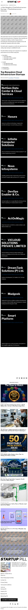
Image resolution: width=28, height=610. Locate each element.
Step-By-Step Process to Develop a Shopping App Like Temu (13, 529)
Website (9, 97)
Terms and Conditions (6, 584)
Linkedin (21, 97)
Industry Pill (4, 5)
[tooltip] (17, 378)
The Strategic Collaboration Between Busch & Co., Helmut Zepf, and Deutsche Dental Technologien (14, 430)
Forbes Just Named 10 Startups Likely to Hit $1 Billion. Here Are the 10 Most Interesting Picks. (13, 405)
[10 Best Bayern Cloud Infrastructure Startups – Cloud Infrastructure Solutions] (14, 538)
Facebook (17, 97)
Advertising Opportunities (7, 577)
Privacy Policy (4, 582)
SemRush (17, 77)
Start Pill (14, 13)
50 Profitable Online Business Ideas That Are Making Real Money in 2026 (12, 455)
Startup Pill (12, 5)
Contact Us (3, 580)
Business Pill (4, 593)
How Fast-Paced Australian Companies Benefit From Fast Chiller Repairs (12, 480)
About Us (3, 575)
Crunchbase (11, 77)
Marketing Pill (4, 596)
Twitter (12, 97)
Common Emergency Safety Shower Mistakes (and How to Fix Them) (14, 504)
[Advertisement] (14, 333)
